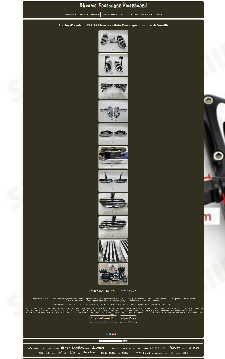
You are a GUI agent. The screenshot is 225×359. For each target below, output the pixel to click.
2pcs (139, 348)
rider (71, 352)
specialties (178, 353)
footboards (158, 353)
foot (138, 352)
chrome (97, 347)
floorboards (80, 347)
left (172, 353)
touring (123, 352)
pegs (132, 353)
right (48, 353)
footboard (194, 347)
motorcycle (115, 348)
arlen (183, 348)
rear (41, 352)
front (104, 352)
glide (112, 352)
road (185, 352)
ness (79, 353)
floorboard (91, 352)
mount (108, 349)
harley (175, 347)
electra (132, 348)
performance (32, 348)
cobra (124, 348)
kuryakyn (148, 353)
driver (65, 347)
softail (62, 352)
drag (53, 353)
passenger (158, 347)
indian (166, 353)
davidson (56, 348)
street (49, 348)
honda (43, 348)
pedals (145, 348)
